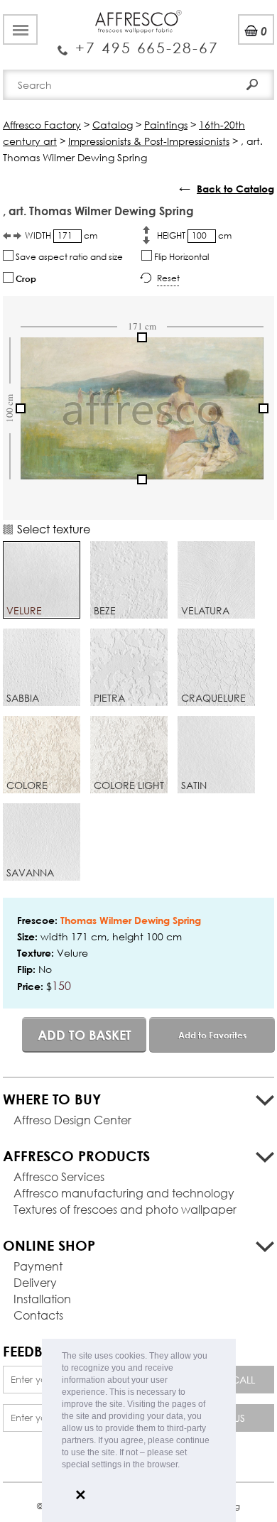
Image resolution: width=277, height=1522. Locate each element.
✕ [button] (81, 1495)
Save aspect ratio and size (68, 257)
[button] (183, 1465)
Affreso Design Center (72, 1119)
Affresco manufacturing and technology (123, 1192)
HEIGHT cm (194, 235)
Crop (24, 278)
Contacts (38, 1315)
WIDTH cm (61, 235)
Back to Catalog (235, 189)
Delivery (35, 1282)
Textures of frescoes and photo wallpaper (125, 1209)
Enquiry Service (138, 42)
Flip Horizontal (180, 257)
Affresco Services (58, 1176)
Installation (42, 1298)
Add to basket (84, 1035)
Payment (38, 1266)
